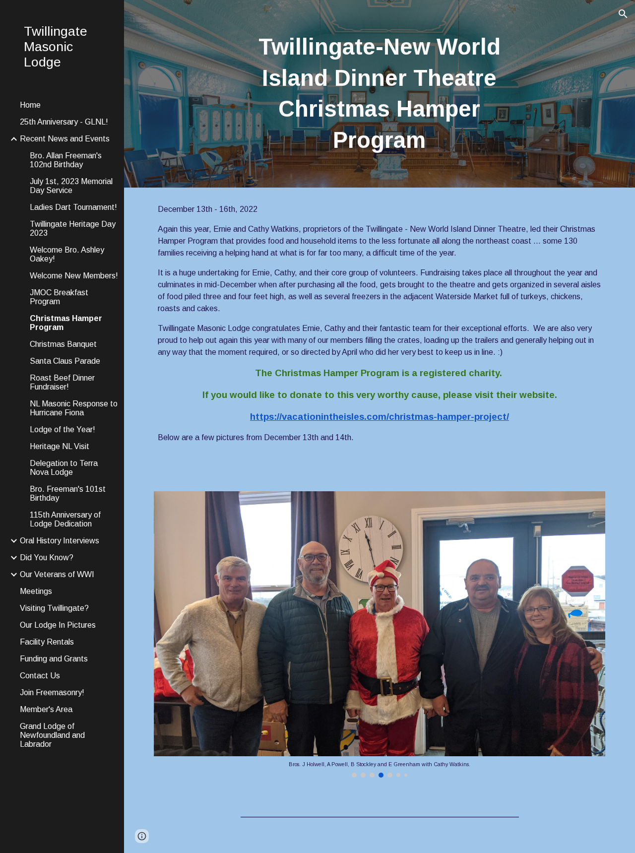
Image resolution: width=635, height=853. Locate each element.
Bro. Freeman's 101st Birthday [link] (68, 493)
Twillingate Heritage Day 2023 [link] (73, 228)
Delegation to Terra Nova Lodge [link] (64, 467)
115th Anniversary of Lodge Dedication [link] (65, 519)
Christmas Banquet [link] (63, 344)
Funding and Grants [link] (54, 659)
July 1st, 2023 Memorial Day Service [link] (71, 186)
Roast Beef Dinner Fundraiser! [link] (62, 382)
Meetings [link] (36, 591)
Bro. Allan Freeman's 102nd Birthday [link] (66, 160)
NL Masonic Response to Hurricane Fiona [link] (74, 408)
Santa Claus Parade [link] (65, 361)
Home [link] (30, 105)
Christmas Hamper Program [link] (66, 322)
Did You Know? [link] (46, 557)
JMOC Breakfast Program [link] (59, 297)
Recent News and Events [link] (65, 138)
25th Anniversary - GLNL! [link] (64, 122)
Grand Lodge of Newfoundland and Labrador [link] (52, 735)
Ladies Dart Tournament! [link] (73, 207)
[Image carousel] (380, 634)
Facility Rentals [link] (47, 642)
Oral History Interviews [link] (59, 540)
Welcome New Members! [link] (74, 275)
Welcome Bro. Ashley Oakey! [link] (67, 254)
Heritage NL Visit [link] (59, 446)
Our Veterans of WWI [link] (57, 574)
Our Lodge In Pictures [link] (58, 625)
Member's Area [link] (46, 709)
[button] (623, 14)
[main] (379, 94)
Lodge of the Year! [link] (62, 429)
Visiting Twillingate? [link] (54, 608)
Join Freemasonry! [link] (52, 692)
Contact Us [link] (40, 675)
